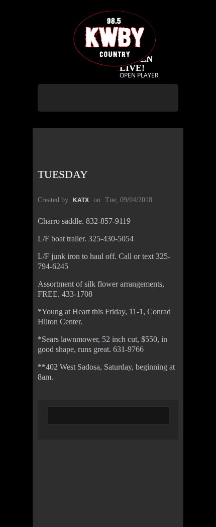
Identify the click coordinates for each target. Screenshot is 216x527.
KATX (81, 200)
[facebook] (107, 123)
